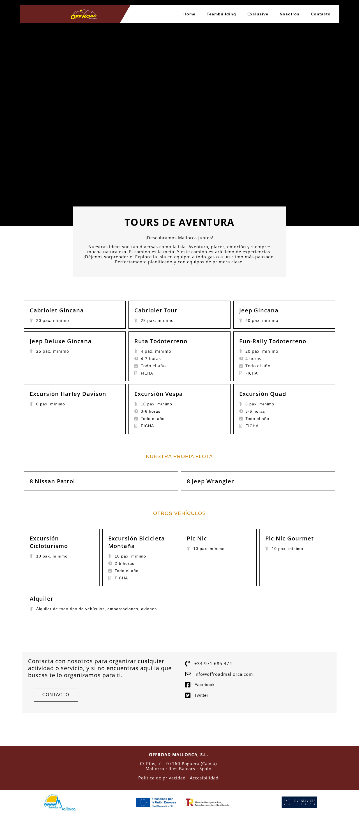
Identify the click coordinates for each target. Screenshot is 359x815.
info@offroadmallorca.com (223, 674)
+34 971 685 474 (213, 663)
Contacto (321, 14)
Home (189, 14)
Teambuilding (221, 14)
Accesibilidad (204, 778)
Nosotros (290, 14)
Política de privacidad (162, 778)
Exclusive (257, 14)
